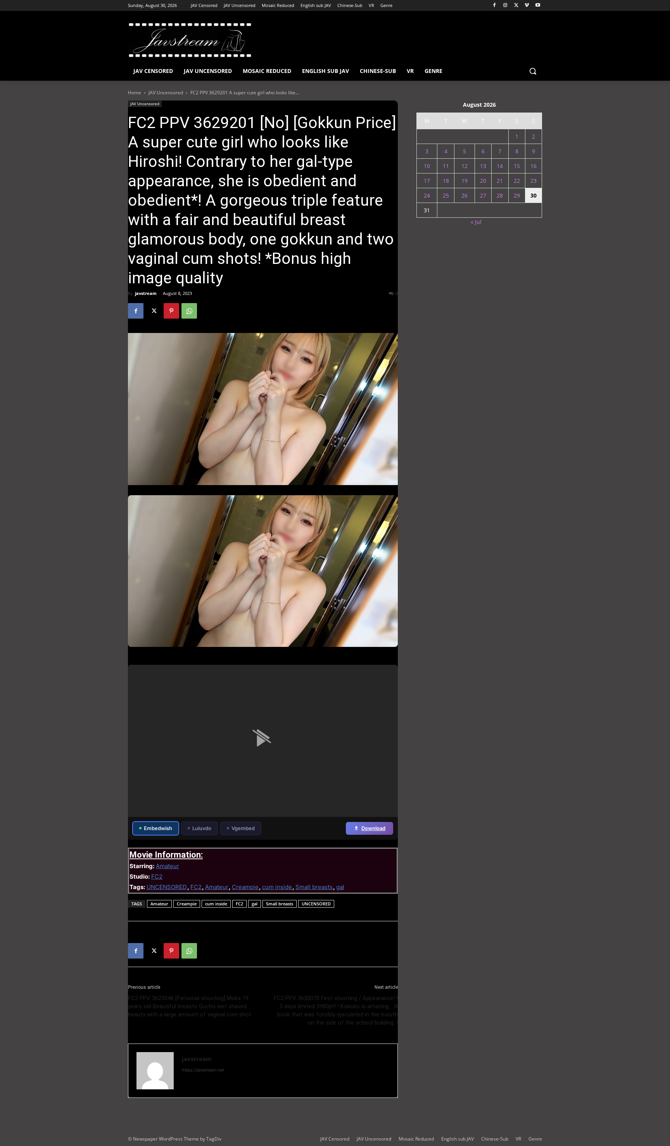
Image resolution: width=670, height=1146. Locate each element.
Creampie (245, 887)
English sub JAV (457, 1139)
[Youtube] (537, 5)
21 (500, 180)
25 (446, 195)
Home (134, 92)
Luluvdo (201, 828)
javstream (146, 293)
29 (517, 195)
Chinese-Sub (494, 1139)
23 (533, 180)
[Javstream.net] (190, 40)
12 (464, 166)
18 (446, 180)
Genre (535, 1139)
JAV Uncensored (166, 92)
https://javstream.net (203, 1070)
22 (517, 180)
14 (500, 166)
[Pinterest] (171, 311)
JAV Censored (334, 1139)
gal (340, 887)
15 (517, 166)
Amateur (167, 866)
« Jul (476, 221)
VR (518, 1139)
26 (464, 195)
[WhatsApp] (189, 311)
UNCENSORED (167, 887)
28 (500, 195)
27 (483, 195)
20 (483, 180)
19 (464, 180)
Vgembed (243, 828)
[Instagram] (505, 5)
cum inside (277, 887)
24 (427, 195)
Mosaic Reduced (416, 1139)
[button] (532, 71)
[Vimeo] (526, 5)
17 (427, 180)
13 (483, 166)
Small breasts (314, 887)
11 (446, 166)
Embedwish (158, 828)
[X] (516, 5)
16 (533, 166)
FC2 (156, 876)
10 (427, 166)
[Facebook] (494, 5)
